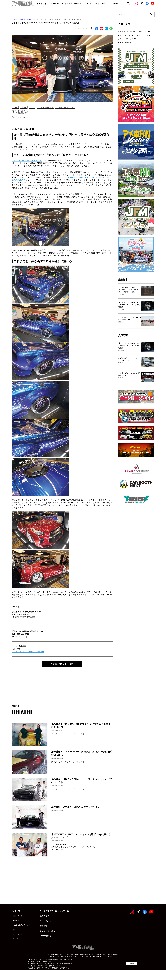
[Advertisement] (62, 683)
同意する (131, 964)
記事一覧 (22, 20)
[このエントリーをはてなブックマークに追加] (106, 29)
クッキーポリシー (39, 963)
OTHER (29, 20)
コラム (34, 20)
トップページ (15, 20)
